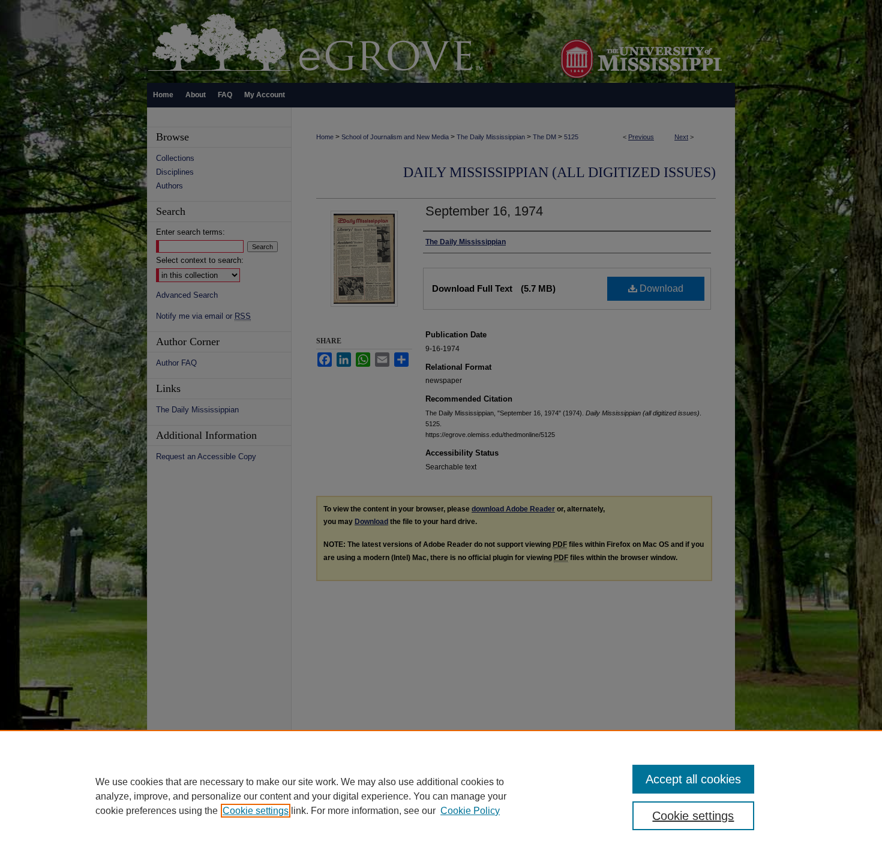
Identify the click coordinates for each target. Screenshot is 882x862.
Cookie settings (256, 811)
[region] (441, 796)
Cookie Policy (470, 811)
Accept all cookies (693, 779)
